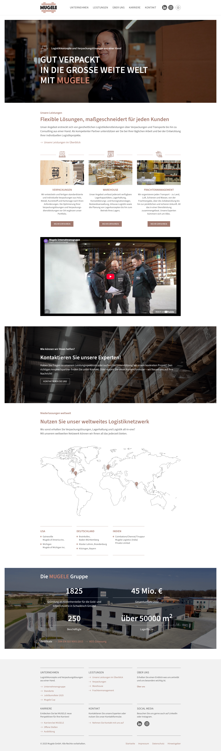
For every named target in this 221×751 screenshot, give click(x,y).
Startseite (130, 743)
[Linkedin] (164, 7)
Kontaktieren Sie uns (55, 381)
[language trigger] (178, 7)
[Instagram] (146, 723)
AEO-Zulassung (97, 641)
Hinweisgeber (174, 743)
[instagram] (170, 7)
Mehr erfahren (62, 224)
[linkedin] (139, 723)
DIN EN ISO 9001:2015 (70, 641)
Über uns (141, 686)
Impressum (143, 743)
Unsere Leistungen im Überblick (62, 142)
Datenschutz (158, 743)
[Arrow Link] (111, 98)
